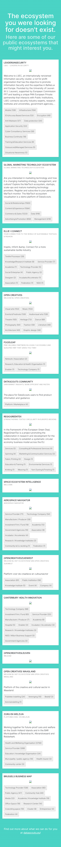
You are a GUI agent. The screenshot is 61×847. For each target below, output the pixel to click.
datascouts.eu (31, 832)
